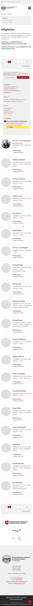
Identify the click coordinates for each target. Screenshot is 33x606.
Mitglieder (9, 14)
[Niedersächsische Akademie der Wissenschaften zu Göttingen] (9, 8)
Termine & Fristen (7, 22)
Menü (29, 6)
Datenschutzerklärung (16, 599)
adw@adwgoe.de (18, 578)
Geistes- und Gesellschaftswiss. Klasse (15, 99)
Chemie (22, 145)
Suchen (25, 73)
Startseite (3, 14)
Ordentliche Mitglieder (11, 89)
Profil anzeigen (17, 150)
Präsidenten (8, 92)
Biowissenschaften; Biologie (14, 125)
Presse (8, 2)
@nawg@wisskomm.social (19, 581)
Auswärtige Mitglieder (11, 87)
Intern (16, 2)
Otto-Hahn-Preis (9, 112)
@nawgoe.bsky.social (19, 583)
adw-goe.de (18, 580)
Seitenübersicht (10, 597)
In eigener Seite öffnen (18, 152)
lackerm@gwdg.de (18, 143)
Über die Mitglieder (7, 20)
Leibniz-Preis (9, 108)
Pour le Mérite (8, 114)
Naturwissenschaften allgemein (16, 123)
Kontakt (12, 2)
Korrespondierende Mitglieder (13, 91)
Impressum (23, 597)
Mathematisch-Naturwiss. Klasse (14, 101)
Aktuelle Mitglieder (10, 77)
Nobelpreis (8, 110)
